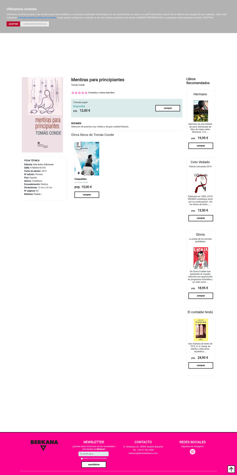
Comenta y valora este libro (101, 92)
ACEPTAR (13, 24)
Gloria (200, 234)
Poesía (37, 194)
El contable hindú (200, 312)
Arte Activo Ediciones (43, 164)
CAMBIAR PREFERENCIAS (35, 24)
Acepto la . (95, 458)
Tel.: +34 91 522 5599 (143, 450)
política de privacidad (98, 458)
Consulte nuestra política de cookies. (37, 17)
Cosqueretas (80, 179)
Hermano (200, 94)
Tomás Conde (78, 85)
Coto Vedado (200, 162)
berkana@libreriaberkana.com (143, 453)
